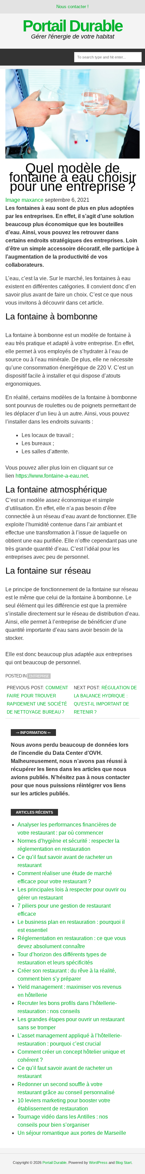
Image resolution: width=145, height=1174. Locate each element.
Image (12, 200)
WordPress (98, 1162)
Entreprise (39, 676)
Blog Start (124, 1162)
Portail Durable (72, 26)
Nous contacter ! (72, 6)
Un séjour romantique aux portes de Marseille (72, 1133)
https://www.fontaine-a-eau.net (52, 476)
